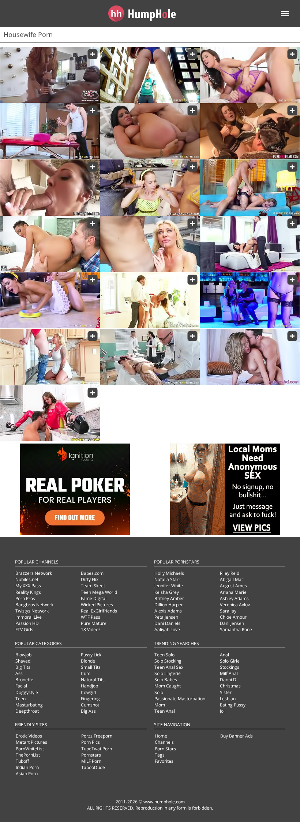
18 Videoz (91, 629)
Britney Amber (169, 598)
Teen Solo (164, 655)
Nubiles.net (26, 579)
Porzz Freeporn (96, 736)
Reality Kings (28, 592)
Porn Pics (90, 742)
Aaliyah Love (167, 629)
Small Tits (91, 667)
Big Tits (22, 667)
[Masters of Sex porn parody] (150, 357)
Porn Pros (25, 598)
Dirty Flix (89, 579)
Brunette (24, 679)
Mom (159, 705)
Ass (19, 673)
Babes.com (92, 573)
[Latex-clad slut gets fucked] (50, 413)
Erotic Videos (29, 736)
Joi (222, 711)
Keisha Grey (166, 592)
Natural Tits (93, 679)
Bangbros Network (34, 605)
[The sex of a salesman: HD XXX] (250, 244)
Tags (160, 755)
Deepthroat (27, 711)
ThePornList (28, 755)
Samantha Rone (236, 629)
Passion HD (27, 623)
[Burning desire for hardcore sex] (250, 187)
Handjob (89, 686)
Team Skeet (93, 585)
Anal (224, 655)
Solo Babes (165, 679)
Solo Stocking (167, 661)
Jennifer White (168, 585)
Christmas (230, 686)
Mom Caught (167, 686)
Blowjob (23, 655)
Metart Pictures (31, 742)
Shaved (22, 661)
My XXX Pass (28, 585)
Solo (158, 692)
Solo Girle (230, 661)
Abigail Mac (232, 579)
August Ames (233, 585)
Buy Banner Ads (236, 736)
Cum (85, 673)
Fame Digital (93, 598)
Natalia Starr (167, 579)
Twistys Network (32, 611)
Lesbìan (228, 698)
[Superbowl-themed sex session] (150, 75)
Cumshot (90, 705)
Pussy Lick (91, 655)
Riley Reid (229, 573)
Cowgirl (88, 692)
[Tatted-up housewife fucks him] (50, 357)
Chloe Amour (233, 617)
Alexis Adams (168, 611)
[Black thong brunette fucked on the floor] (50, 244)
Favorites (164, 761)
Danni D (228, 679)
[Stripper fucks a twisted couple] (250, 300)
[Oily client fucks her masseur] (50, 131)
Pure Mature (93, 623)
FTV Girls (24, 629)
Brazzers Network (33, 573)
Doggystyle (26, 692)
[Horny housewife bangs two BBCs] (150, 187)
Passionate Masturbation (179, 698)
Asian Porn (27, 773)
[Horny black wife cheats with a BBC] (50, 75)
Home (161, 736)
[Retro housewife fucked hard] (50, 300)
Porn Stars (165, 749)
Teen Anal (164, 711)
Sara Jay (228, 611)
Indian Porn (27, 767)
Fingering (90, 698)
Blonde (88, 661)
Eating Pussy (232, 705)
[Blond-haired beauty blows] (150, 244)
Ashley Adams (234, 598)
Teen (20, 698)
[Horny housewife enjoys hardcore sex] (150, 300)
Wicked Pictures (97, 605)
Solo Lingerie (167, 673)
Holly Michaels (169, 573)
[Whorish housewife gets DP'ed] (250, 75)
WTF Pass (90, 617)
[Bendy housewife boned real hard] (50, 187)
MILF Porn (91, 761)
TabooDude (93, 767)
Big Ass (88, 711)
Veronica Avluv (235, 605)
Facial (21, 686)
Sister (226, 692)
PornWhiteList (30, 749)
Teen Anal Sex (168, 667)
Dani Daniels (167, 623)
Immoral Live (28, 617)
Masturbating (29, 705)
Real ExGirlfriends (99, 611)
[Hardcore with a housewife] (250, 357)
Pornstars (91, 755)
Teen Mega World (99, 592)
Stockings (229, 667)
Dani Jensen (232, 623)
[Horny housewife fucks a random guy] (250, 131)
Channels (164, 742)
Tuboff (22, 761)
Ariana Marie (233, 592)
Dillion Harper (168, 605)
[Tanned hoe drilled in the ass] (150, 131)
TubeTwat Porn (96, 749)
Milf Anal (229, 673)
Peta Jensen (166, 617)
